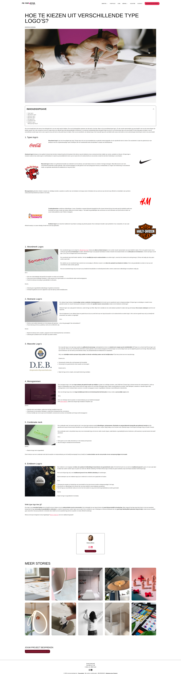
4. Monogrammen (31, 119)
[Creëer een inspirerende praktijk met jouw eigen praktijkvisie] (90, 584)
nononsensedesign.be (72, 673)
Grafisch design (30, 27)
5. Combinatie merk (31, 120)
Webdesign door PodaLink (111, 673)
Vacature (132, 3)
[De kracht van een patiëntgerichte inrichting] (144, 584)
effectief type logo (84, 250)
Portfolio (112, 3)
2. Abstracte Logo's (31, 116)
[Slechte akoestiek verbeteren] (117, 584)
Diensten (104, 3)
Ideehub (124, 3)
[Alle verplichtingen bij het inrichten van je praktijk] (90, 619)
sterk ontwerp (63, 401)
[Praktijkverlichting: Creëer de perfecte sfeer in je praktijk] (37, 619)
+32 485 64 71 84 (90, 665)
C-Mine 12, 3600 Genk (90, 667)
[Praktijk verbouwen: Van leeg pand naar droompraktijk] (64, 619)
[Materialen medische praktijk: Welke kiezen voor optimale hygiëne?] (64, 584)
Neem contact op (54, 514)
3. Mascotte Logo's (31, 117)
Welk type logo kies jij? (33, 123)
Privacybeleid (81, 673)
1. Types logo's (30, 113)
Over (119, 3)
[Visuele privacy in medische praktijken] (117, 619)
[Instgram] (89, 547)
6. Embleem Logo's (31, 122)
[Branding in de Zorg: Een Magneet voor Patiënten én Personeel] (144, 619)
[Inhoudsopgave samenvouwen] (153, 109)
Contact (139, 3)
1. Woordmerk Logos (31, 114)
